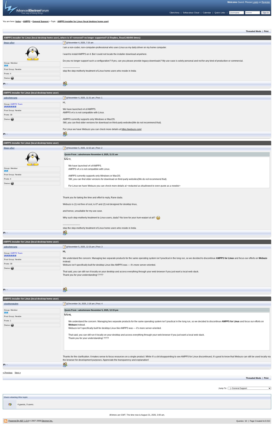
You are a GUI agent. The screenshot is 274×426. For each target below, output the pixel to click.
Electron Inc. (47, 421)
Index (18, 21)
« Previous (7, 372)
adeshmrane (10, 98)
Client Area (174, 13)
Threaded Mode (253, 31)
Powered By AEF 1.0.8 (18, 421)
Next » (18, 372)
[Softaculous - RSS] (5, 421)
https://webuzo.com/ (131, 129)
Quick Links (220, 13)
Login (255, 2)
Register (266, 2)
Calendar (207, 13)
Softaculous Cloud (191, 13)
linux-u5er (9, 42)
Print (266, 31)
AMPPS (26, 21)
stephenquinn (11, 303)
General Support (40, 21)
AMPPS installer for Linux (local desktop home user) (83, 21)
